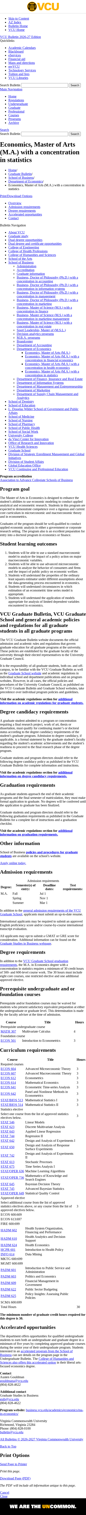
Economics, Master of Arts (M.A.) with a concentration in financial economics (52, 358)
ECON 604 (8, 1069)
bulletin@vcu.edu (11, 1432)
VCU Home (16, 30)
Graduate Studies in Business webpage (25, 943)
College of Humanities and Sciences (32, 255)
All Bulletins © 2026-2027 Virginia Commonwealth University (41, 1439)
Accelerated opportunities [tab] (25, 214)
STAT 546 (7, 1122)
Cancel (4, 1492)
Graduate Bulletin (20, 174)
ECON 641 (8, 1087)
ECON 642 (8, 1093)
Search (4, 130)
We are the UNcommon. (43, 1506)
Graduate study (18, 236)
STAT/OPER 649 (12, 1193)
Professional (16, 111)
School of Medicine (21, 416)
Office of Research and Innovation (31, 443)
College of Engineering (23, 247)
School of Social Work (23, 431)
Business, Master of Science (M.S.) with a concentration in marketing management (44, 317)
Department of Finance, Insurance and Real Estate (50, 379)
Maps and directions (21, 63)
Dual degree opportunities (25, 240)
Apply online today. (13, 863)
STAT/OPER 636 (12, 1171)
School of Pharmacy (21, 424)
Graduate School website (24, 673)
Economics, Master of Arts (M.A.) (47, 352)
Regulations (16, 100)
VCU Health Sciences (23, 446)
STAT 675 (7, 1166)
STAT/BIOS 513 (12, 1100)
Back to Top (8, 1446)
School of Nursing (20, 420)
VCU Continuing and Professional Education (38, 469)
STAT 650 (7, 1147)
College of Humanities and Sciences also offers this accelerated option (37, 1360)
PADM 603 (8, 1276)
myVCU (14, 66)
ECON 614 (8, 1082)
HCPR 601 (8, 1249)
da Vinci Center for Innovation (28, 439)
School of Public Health (24, 428)
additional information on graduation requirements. (36, 832)
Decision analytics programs (35, 334)
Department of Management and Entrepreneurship (50, 386)
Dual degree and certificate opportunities (35, 243)
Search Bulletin (10, 85)
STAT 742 (7, 1155)
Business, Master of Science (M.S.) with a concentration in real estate (44, 324)
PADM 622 (8, 1289)
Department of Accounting (34, 345)
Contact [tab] (13, 218)
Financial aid (16, 59)
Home (12, 96)
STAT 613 (7, 1162)
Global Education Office (24, 465)
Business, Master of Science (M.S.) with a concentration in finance (44, 309)
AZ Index (14, 22)
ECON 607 (8, 1073)
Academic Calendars (22, 47)
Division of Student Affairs (26, 461)
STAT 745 (7, 1188)
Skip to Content (18, 18)
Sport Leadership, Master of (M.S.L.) (41, 330)
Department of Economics (25, 181)
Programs (14, 119)
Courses (13, 115)
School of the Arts (20, 258)
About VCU (16, 232)
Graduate (14, 107)
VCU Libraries (18, 78)
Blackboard (16, 51)
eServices (14, 55)
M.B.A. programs (28, 337)
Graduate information (31, 273)
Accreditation (25, 270)
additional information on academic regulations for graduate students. (41, 701)
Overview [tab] (15, 203)
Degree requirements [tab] (22, 210)
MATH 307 (8, 1031)
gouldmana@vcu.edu (14, 1381)
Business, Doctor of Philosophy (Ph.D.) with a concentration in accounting (47, 279)
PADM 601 (8, 1270)
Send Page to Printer (13, 1464)
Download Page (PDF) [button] (15, 1478)
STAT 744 (7, 1136)
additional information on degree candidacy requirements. (36, 774)
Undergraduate (18, 104)
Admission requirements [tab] (24, 207)
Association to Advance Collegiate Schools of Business (36, 480)
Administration (26, 266)
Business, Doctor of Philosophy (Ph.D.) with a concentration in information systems (47, 287)
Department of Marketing (33, 390)
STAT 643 (7, 1131)
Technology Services (22, 70)
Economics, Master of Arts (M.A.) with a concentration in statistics (52, 373)
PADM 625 (8, 1296)
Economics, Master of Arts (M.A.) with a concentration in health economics (52, 365)
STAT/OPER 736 (12, 1177)
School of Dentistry (21, 401)
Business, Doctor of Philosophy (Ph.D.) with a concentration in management (47, 294)
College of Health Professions (28, 251)
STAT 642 (7, 1140)
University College (20, 435)
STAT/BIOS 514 (12, 1104)
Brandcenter (25, 341)
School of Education (21, 405)
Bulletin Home (18, 26)
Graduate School (19, 450)
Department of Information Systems (40, 382)
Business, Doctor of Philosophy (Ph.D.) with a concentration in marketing (47, 302)
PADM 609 (8, 1283)
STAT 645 (7, 1184)
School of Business (21, 177)
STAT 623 (7, 1127)
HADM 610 (9, 1238)
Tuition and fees (18, 74)
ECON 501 (8, 1040)
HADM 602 (9, 1230)
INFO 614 (7, 1254)
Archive (13, 122)
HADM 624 (9, 1245)
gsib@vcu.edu (9, 1399)
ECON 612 (8, 1078)
